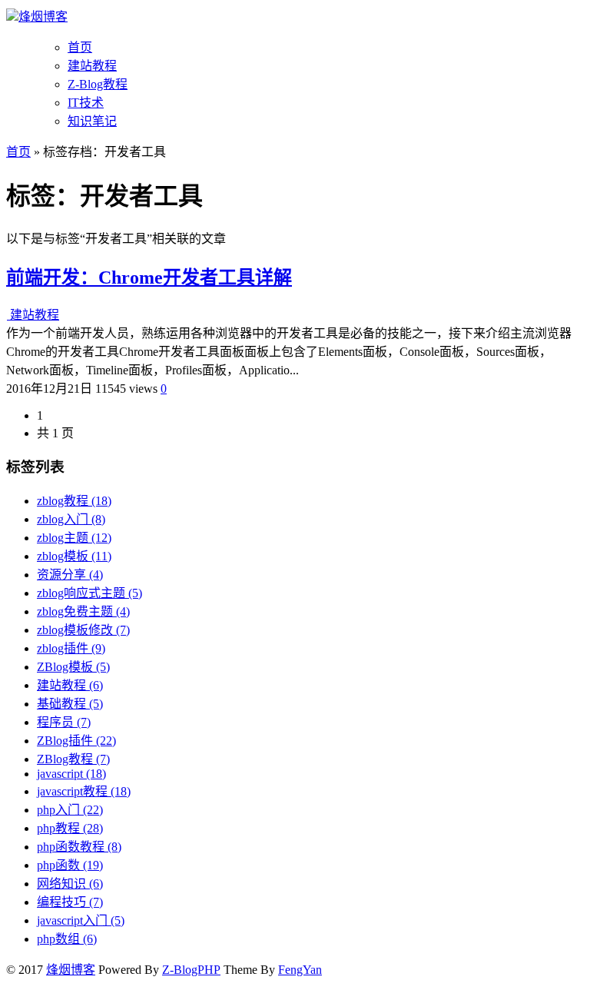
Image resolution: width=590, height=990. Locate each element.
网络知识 (70, 883)
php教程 (70, 828)
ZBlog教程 (73, 759)
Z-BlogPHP (191, 969)
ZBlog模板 (73, 666)
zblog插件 (71, 648)
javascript (71, 773)
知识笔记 (92, 121)
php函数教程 (79, 846)
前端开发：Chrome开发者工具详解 (149, 277)
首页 (80, 47)
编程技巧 (70, 902)
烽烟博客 (43, 16)
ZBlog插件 (76, 740)
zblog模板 (74, 556)
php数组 (67, 938)
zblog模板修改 (83, 629)
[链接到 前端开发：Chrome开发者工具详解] (8, 314)
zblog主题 (74, 537)
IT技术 (86, 102)
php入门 (70, 809)
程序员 (64, 722)
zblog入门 (71, 519)
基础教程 (70, 703)
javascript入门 (80, 920)
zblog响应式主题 (89, 593)
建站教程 (92, 65)
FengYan (300, 969)
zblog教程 (74, 500)
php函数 (70, 865)
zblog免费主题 (83, 611)
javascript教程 (84, 791)
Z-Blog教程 (98, 84)
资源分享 (70, 574)
